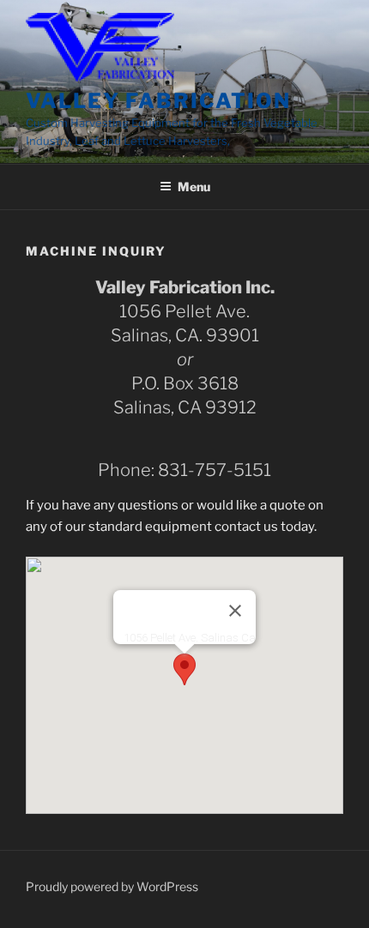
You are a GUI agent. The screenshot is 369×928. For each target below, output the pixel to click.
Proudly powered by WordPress (112, 886)
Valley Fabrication (158, 100)
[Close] (235, 610)
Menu (194, 186)
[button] (184, 669)
